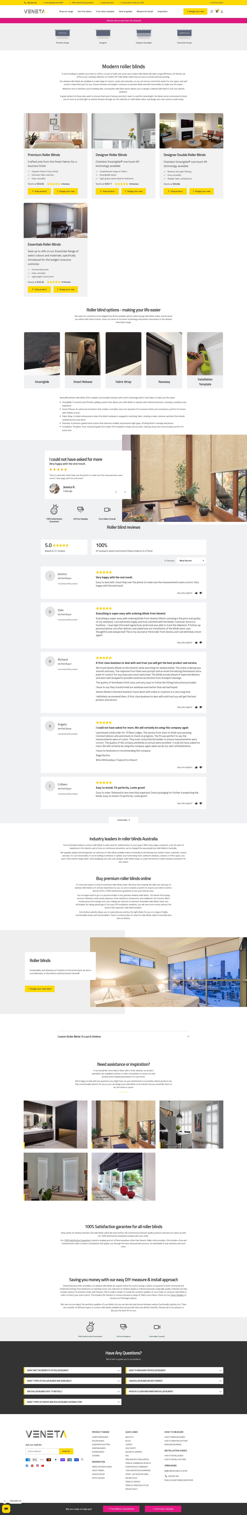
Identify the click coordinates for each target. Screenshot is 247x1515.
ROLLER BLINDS (98, 1440)
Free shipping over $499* (54, 2)
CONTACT (128, 1444)
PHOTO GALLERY (98, 1478)
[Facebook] (27, 1465)
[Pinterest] (32, 1465)
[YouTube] (42, 1465)
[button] (58, 184)
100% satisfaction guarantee (82, 2)
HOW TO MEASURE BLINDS (175, 1437)
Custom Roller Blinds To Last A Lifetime (79, 1036)
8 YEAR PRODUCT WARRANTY (136, 1466)
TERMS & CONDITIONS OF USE (137, 1485)
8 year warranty (108, 2)
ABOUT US (129, 1437)
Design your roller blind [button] (40, 988)
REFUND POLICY (131, 1478)
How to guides (125, 11)
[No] (200, 593)
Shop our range (66, 11)
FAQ (127, 1455)
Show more (122, 820)
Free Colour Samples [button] (164, 1508)
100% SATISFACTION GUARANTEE (138, 1470)
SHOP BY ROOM (98, 1474)
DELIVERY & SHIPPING (133, 1451)
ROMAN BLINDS (98, 1451)
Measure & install (145, 11)
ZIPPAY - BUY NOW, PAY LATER (136, 1474)
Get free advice (84, 11)
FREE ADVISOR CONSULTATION (137, 1459)
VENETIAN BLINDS (99, 1448)
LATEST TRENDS (98, 1470)
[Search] (211, 11)
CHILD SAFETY (130, 1448)
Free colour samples (105, 11)
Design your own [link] (67, 191)
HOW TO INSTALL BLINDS (174, 1455)
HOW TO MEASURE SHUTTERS (176, 1440)
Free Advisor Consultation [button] (122, 1508)
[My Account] (221, 11)
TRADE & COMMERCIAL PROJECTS (138, 1463)
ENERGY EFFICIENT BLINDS (102, 1466)
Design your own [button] (196, 11)
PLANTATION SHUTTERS (101, 1444)
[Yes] (196, 593)
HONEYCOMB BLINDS (100, 1437)
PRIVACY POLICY (131, 1489)
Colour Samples (177, 1295)
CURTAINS (96, 1455)
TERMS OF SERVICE (132, 1481)
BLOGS (128, 1440)
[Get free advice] (216, 2)
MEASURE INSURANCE (173, 1444)
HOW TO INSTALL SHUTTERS (175, 1459)
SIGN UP (66, 1451)
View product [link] (41, 191)
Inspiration (162, 11)
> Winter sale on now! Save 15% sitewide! (123, 20)
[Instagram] (37, 1465)
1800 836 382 (32, 2)
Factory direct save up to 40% (133, 2)
